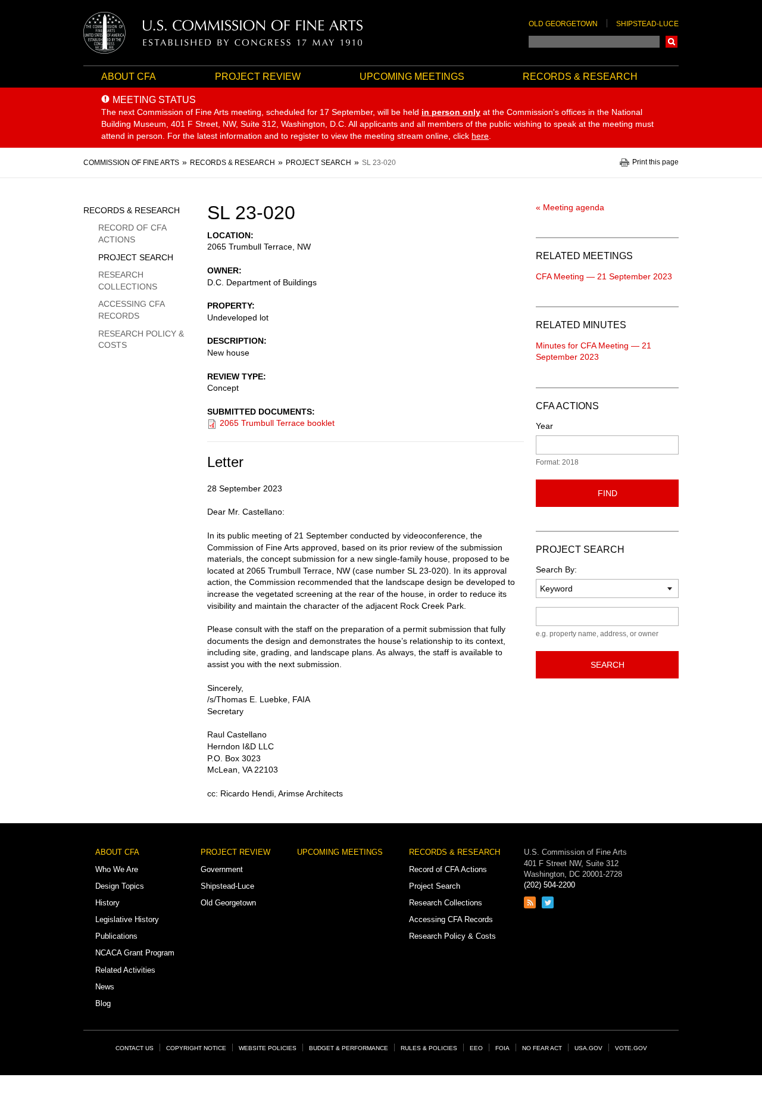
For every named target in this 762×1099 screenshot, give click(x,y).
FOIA (502, 1048)
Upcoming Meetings (412, 76)
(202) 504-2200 (549, 884)
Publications (116, 936)
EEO (476, 1048)
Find (607, 493)
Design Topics (119, 886)
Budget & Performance (348, 1048)
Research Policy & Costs (141, 339)
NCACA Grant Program (134, 952)
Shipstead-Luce (647, 24)
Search (671, 42)
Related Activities (125, 970)
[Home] (223, 33)
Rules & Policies (429, 1048)
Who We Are (116, 869)
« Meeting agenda (570, 207)
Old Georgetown (563, 24)
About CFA (128, 76)
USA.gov (588, 1048)
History (107, 902)
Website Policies (267, 1048)
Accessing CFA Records (131, 309)
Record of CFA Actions (132, 233)
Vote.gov (631, 1048)
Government (222, 869)
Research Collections (127, 280)
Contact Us (134, 1048)
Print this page (655, 162)
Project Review (258, 76)
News (104, 986)
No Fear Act (542, 1048)
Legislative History (127, 919)
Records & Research (580, 76)
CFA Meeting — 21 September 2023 (604, 276)
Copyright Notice (196, 1048)
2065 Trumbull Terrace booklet (277, 423)
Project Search (135, 257)
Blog (103, 1003)
